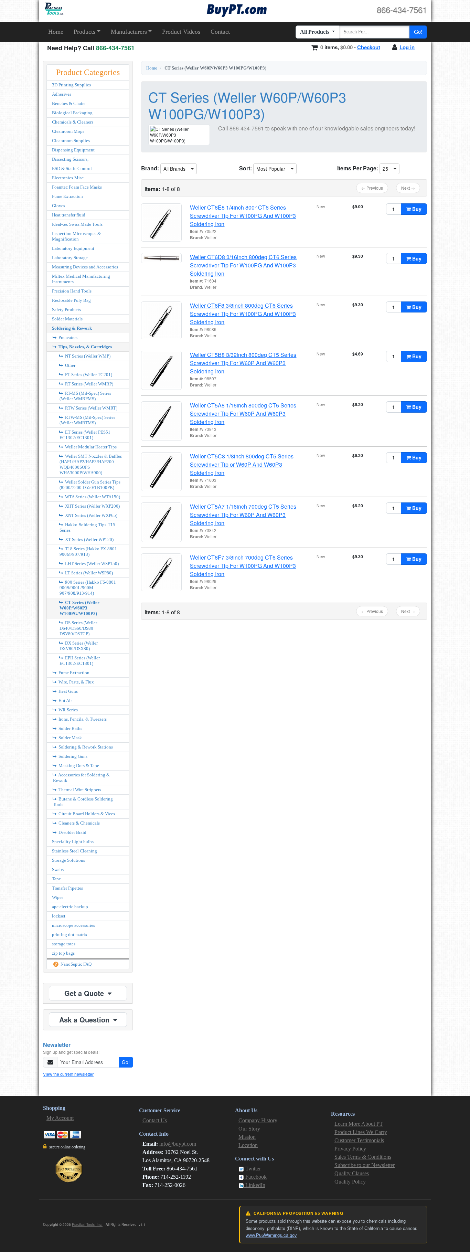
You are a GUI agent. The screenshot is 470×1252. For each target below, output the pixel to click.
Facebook (255, 1177)
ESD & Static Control (72, 168)
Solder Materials (67, 318)
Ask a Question (85, 1020)
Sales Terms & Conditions (362, 1157)
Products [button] (84, 31)
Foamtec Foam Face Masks (77, 187)
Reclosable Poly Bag (71, 300)
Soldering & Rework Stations (85, 747)
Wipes (57, 897)
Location (248, 1145)
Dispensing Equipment (73, 149)
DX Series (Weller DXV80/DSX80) (79, 645)
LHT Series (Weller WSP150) (91, 563)
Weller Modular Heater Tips (90, 446)
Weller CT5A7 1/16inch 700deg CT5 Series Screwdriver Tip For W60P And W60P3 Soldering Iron (243, 514)
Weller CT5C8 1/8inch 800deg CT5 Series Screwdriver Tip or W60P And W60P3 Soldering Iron (241, 464)
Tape (56, 878)
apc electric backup (70, 906)
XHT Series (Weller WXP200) (92, 506)
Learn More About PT (358, 1124)
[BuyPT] (236, 9)
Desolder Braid (71, 832)
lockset (58, 916)
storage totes (63, 943)
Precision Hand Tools (72, 291)
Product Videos (181, 31)
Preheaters (67, 337)
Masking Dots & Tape (78, 765)
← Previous (372, 188)
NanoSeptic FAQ (76, 964)
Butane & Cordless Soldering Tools (83, 801)
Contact (220, 31)
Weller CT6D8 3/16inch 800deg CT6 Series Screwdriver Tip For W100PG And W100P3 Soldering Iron (243, 265)
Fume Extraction (67, 196)
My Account (60, 1118)
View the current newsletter (68, 1074)
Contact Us (154, 1120)
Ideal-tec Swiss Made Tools (77, 224)
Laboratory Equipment (73, 248)
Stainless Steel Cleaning (74, 850)
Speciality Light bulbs (73, 841)
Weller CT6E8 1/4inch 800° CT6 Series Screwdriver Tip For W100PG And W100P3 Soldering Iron (243, 215)
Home (55, 31)
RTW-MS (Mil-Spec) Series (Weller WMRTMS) (87, 420)
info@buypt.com (177, 1144)
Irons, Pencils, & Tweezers (82, 719)
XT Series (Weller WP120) (89, 539)
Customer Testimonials (359, 1140)
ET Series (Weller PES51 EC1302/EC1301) (85, 434)
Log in (407, 47)
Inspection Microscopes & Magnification (76, 236)
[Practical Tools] (53, 9)
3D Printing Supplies (71, 84)
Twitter (252, 1168)
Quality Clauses (351, 1173)
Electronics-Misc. (68, 177)
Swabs (58, 869)
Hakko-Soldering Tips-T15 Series (87, 527)
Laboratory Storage (70, 257)
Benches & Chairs (68, 103)
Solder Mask (69, 737)
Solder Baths (69, 728)
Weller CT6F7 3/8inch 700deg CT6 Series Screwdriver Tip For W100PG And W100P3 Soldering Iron (243, 565)
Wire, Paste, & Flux (75, 682)
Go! (418, 32)
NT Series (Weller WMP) (87, 356)
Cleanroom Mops (68, 131)
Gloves (58, 205)
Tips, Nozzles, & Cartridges (84, 346)
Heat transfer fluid (68, 214)
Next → (408, 188)
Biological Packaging (72, 112)
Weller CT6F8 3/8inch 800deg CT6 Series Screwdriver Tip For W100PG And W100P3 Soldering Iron (243, 313)
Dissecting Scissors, (70, 159)
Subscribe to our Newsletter (364, 1165)
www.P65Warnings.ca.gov (271, 1235)
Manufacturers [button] (129, 31)
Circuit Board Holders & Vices (86, 813)
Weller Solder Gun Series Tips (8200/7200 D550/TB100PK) (90, 484)
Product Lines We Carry (360, 1132)
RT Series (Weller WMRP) (88, 383)
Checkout (368, 47)
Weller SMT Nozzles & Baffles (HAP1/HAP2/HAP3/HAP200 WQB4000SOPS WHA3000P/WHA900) (91, 464)
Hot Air (64, 700)
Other (69, 365)
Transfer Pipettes (67, 888)
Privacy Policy (350, 1149)
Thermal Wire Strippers (79, 789)
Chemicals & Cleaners (72, 122)
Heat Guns (67, 691)
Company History (257, 1120)
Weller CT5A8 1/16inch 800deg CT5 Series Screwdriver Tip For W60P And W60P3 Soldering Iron (243, 413)
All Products (315, 32)
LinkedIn (254, 1185)
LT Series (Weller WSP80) (88, 572)
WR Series (67, 709)
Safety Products (66, 309)
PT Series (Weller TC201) (88, 374)
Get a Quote (85, 993)
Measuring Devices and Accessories (85, 266)
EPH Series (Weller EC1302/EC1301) (80, 660)
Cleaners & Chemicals (78, 823)
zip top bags (63, 953)
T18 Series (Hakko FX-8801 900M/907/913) (88, 551)
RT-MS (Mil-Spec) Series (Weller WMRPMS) (85, 396)
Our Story (249, 1129)
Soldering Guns (72, 756)
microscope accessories (73, 925)
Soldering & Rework (72, 328)
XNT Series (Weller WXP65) (90, 515)
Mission (247, 1137)
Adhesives (61, 94)
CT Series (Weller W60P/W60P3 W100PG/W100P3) (79, 608)
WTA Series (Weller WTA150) (92, 496)
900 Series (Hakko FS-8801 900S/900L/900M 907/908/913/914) (88, 588)
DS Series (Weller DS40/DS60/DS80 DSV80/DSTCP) (78, 628)
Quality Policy (350, 1182)
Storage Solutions (68, 860)
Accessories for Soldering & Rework (81, 777)
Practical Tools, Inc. (87, 1224)
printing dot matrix (69, 934)
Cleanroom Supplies (71, 140)
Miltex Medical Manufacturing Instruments (81, 279)
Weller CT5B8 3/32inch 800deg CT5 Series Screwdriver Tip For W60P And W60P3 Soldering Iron (243, 363)
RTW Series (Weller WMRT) (90, 408)
